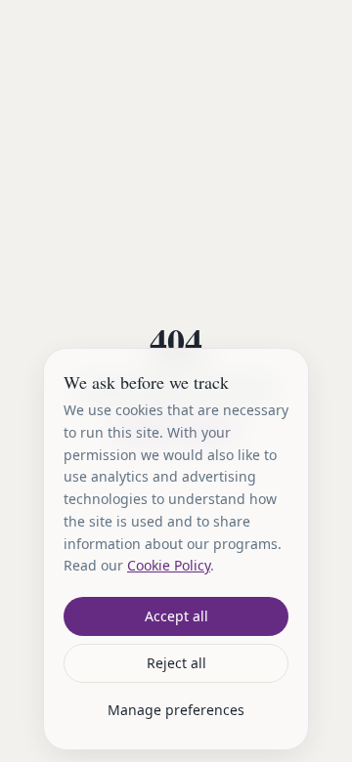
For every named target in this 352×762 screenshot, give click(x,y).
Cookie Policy (168, 565)
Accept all (176, 616)
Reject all (176, 663)
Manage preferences (176, 709)
